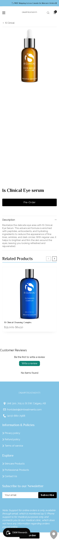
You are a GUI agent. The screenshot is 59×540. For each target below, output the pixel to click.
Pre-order (29, 202)
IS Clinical (10, 23)
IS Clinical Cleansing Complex (17, 322)
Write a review (29, 363)
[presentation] (48, 258)
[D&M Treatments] (29, 13)
